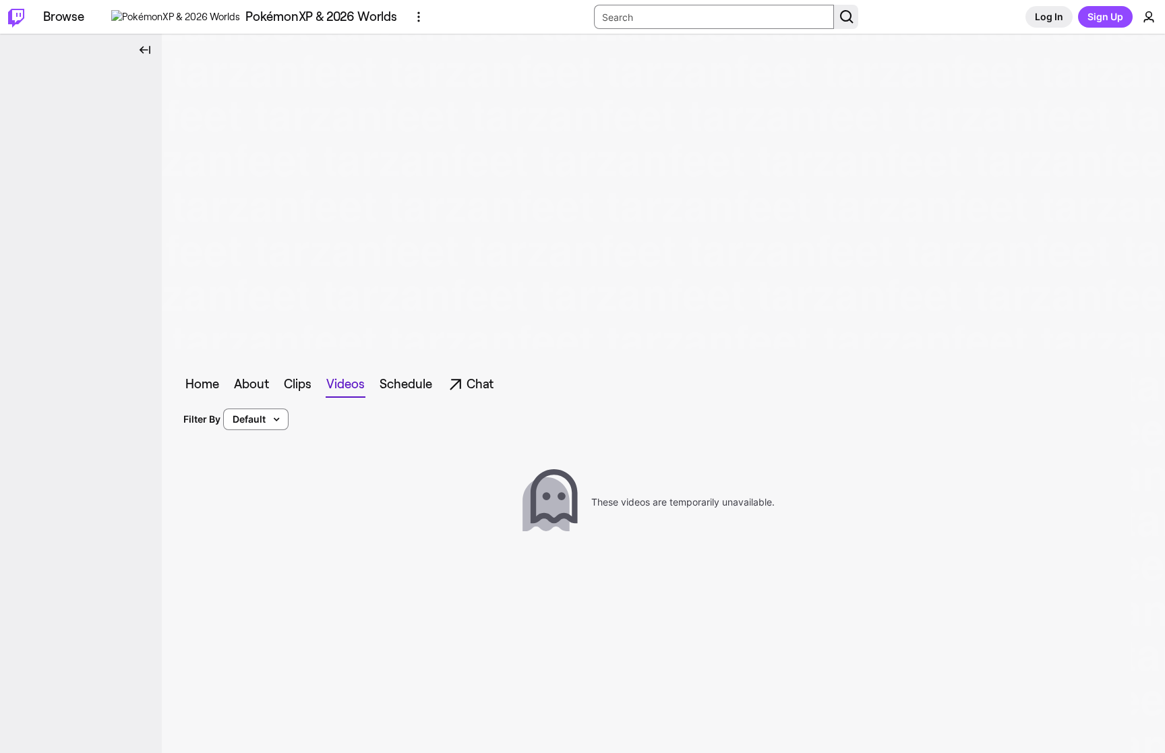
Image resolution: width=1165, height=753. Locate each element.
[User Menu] (1149, 17)
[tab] (202, 384)
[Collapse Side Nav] (145, 50)
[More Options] (418, 17)
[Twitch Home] (16, 17)
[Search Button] (846, 17)
